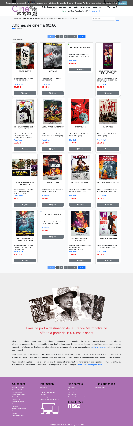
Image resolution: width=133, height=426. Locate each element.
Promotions (52, 18)
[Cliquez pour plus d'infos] (24, 56)
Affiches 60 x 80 (17, 390)
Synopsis (15, 406)
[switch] (13, 28)
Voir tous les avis (94, 11)
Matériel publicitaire (18, 404)
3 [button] (65, 36)
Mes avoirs (71, 392)
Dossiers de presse (18, 401)
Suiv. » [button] (82, 36)
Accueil (19, 18)
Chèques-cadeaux (17, 415)
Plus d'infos (18, 84)
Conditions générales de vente (49, 399)
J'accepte (122, 3)
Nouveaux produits (46, 390)
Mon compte (74, 18)
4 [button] (69, 36)
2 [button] (61, 36)
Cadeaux (63, 18)
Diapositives (16, 399)
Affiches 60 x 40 (17, 392)
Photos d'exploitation (18, 394)
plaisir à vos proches (100, 347)
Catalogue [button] (29, 18)
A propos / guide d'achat (47, 392)
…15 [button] (74, 36)
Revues (14, 413)
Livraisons (43, 394)
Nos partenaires (100, 387)
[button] (25, 93)
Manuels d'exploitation (19, 408)
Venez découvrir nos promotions (89, 365)
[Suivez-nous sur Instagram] (74, 407)
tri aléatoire (18, 28)
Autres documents (17, 411)
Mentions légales (45, 397)
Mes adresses (72, 394)
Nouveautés (41, 18)
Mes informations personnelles (77, 397)
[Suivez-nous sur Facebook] (69, 407)
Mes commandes (73, 390)
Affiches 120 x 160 (18, 387)
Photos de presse (17, 397)
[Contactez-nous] (78, 407)
